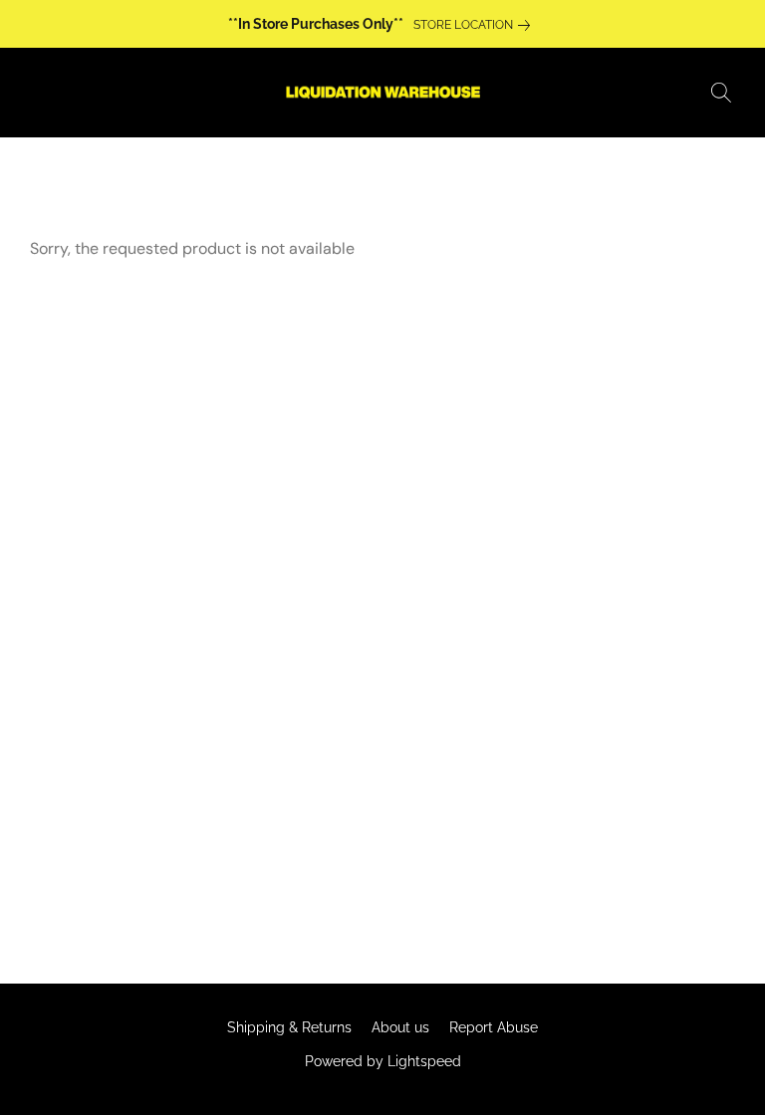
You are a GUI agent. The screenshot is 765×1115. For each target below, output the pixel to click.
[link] (475, 25)
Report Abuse (493, 1027)
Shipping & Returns (289, 1027)
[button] (382, 93)
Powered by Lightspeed (383, 1061)
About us (400, 1027)
